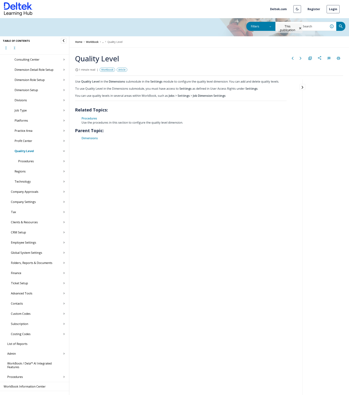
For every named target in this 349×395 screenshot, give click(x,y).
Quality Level (24, 151)
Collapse (14, 48)
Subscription (19, 324)
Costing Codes (21, 334)
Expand (6, 48)
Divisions (21, 100)
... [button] (103, 41)
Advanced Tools (21, 293)
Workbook (107, 69)
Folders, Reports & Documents (31, 263)
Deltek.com (278, 9)
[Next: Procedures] (301, 58)
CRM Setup (18, 232)
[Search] (340, 26)
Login (333, 9)
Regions (20, 171)
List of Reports (17, 344)
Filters (255, 26)
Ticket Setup (19, 283)
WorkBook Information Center (25, 386)
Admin (11, 353)
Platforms (21, 120)
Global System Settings (26, 252)
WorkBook (92, 41)
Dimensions (89, 138)
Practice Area (23, 131)
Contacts (17, 303)
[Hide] (63, 40)
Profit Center (23, 141)
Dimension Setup (26, 90)
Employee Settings (23, 242)
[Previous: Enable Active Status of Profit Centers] (293, 58)
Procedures (26, 161)
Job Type (21, 110)
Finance (16, 273)
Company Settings (23, 202)
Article (122, 69)
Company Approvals (24, 192)
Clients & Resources (24, 222)
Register (314, 9)
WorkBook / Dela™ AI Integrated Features (29, 365)
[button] (297, 9)
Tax (13, 212)
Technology (23, 181)
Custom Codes (21, 313)
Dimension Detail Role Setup (34, 70)
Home (78, 41)
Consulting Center (27, 59)
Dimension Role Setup (30, 80)
